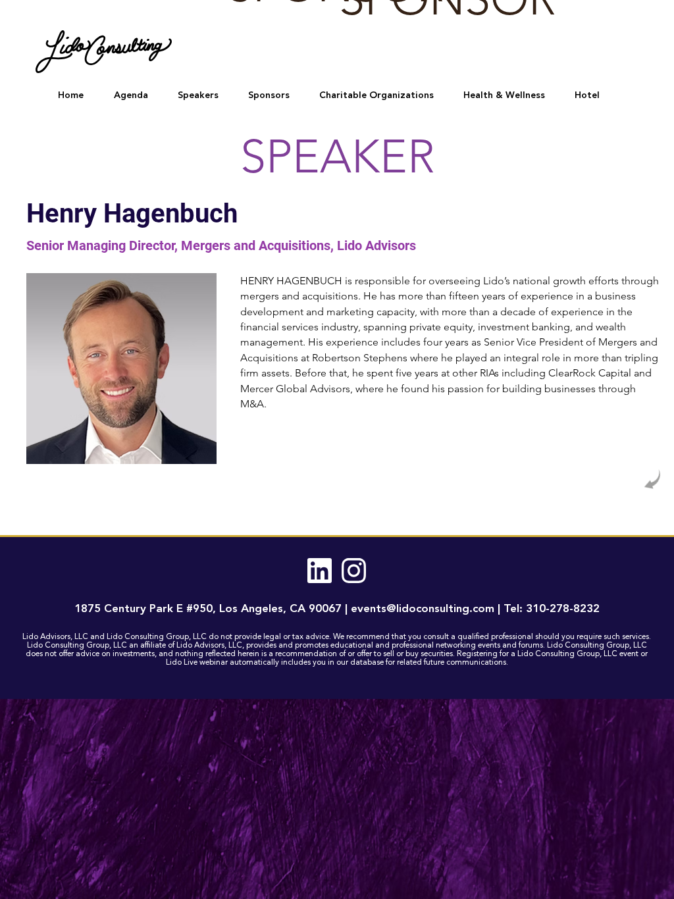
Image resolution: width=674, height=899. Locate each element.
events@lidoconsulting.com (422, 609)
